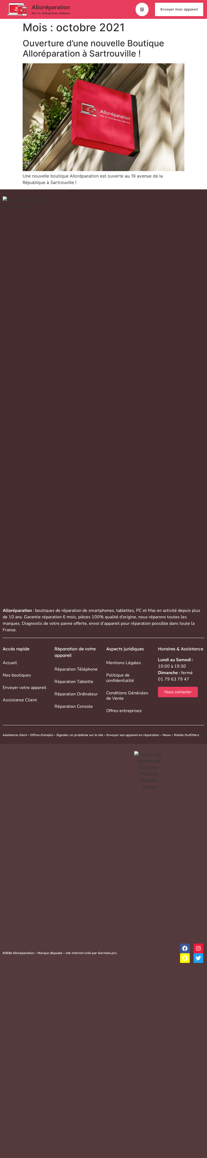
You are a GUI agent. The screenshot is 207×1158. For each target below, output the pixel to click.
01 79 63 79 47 (173, 679)
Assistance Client (20, 700)
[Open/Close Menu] (142, 9)
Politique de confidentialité (120, 678)
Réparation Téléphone (76, 669)
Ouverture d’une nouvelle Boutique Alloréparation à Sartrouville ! (93, 48)
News (167, 735)
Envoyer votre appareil (24, 688)
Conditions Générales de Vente (127, 695)
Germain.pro (107, 953)
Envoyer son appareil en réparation (132, 735)
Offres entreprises (124, 711)
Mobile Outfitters (187, 735)
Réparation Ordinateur (76, 694)
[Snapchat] (185, 958)
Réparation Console (73, 706)
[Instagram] (198, 948)
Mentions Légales (123, 663)
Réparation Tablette (73, 682)
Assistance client (15, 735)
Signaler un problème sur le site (79, 735)
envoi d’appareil (104, 623)
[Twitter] (198, 958)
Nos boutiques (17, 675)
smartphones (101, 610)
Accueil (10, 663)
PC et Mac (146, 610)
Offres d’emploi (41, 735)
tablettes (125, 610)
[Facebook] (185, 948)
